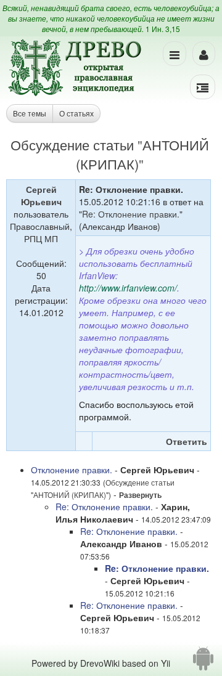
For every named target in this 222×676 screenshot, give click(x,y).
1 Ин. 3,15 (163, 28)
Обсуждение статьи (72, 144)
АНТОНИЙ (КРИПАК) (69, 494)
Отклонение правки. (71, 469)
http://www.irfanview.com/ (128, 288)
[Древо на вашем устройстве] (203, 663)
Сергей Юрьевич (41, 195)
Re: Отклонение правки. (130, 214)
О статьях (76, 113)
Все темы (29, 113)
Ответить (186, 441)
